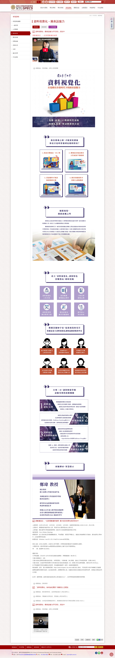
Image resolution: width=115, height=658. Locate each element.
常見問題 (21, 647)
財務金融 (15, 41)
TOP (82, 639)
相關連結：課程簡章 (42, 583)
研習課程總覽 (16, 21)
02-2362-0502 (44, 654)
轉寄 (94, 639)
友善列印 (88, 639)
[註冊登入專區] (46, 2)
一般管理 (15, 25)
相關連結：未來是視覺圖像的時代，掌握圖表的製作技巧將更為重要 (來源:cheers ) (60, 600)
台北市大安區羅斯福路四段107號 (28, 654)
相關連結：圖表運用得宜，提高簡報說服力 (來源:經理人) (52, 592)
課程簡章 (44, 27)
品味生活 (15, 45)
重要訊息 (76, 7)
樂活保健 (15, 37)
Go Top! (111, 654)
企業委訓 (84, 7)
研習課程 (68, 7)
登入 (39, 2)
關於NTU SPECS (46, 647)
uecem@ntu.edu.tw (71, 654)
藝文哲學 (15, 53)
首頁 (90, 15)
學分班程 (60, 7)
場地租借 (14, 647)
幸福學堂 (92, 7)
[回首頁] (43, 2)
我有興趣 (53, 27)
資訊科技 (15, 33)
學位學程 (52, 7)
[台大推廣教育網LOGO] (22, 8)
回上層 (77, 639)
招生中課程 (43, 7)
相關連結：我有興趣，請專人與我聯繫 (47, 68)
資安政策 (36, 647)
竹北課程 (100, 7)
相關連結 (29, 647)
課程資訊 (36, 27)
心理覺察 (15, 29)
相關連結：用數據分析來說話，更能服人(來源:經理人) (52, 596)
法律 (14, 49)
